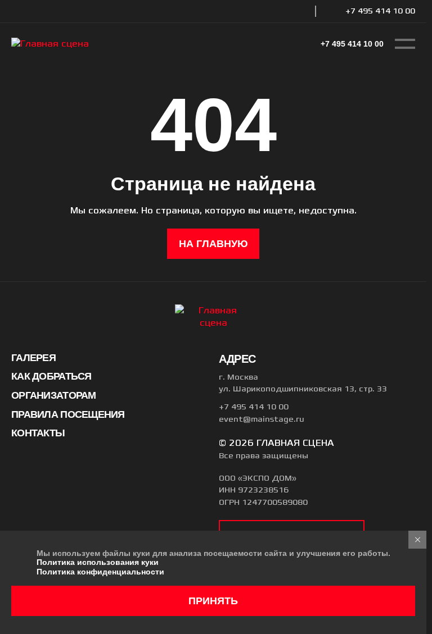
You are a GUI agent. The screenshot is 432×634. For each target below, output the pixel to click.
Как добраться (51, 376)
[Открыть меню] (405, 44)
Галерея (33, 357)
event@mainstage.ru (261, 419)
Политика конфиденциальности (100, 571)
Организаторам (53, 395)
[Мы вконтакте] (292, 11)
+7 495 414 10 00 (380, 11)
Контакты (38, 433)
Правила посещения (68, 414)
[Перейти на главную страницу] (50, 44)
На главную (213, 243)
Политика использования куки (98, 562)
